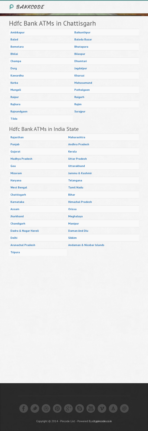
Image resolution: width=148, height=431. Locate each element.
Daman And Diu (78, 230)
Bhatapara (81, 46)
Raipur (14, 97)
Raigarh (79, 97)
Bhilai (14, 54)
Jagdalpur (80, 68)
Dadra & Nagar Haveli (24, 230)
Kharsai (79, 75)
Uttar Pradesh (77, 158)
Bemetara (17, 46)
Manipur (73, 223)
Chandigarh (17, 223)
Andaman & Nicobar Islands (86, 245)
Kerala (72, 151)
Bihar (71, 194)
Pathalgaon (82, 90)
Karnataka (17, 202)
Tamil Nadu (75, 187)
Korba (14, 82)
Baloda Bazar (83, 39)
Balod (14, 39)
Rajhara (15, 104)
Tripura (15, 252)
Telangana (75, 180)
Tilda (13, 118)
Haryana (15, 180)
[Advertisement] (36, 317)
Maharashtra (76, 137)
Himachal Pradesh (80, 202)
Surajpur (79, 111)
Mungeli (15, 90)
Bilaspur (79, 54)
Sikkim (72, 238)
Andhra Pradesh (78, 144)
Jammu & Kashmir (80, 173)
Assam (14, 209)
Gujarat (15, 151)
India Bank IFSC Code (27, 7)
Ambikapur (17, 32)
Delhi (13, 238)
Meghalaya (75, 216)
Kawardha (17, 75)
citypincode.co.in (102, 421)
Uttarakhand (76, 166)
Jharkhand (17, 216)
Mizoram (16, 173)
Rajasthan (17, 137)
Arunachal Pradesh (22, 245)
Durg (13, 68)
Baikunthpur (82, 32)
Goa (13, 166)
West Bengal (18, 187)
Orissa (72, 209)
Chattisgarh (18, 194)
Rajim (78, 104)
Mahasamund (83, 82)
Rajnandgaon (18, 111)
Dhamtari (80, 61)
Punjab (14, 144)
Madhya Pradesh (21, 158)
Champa (15, 61)
